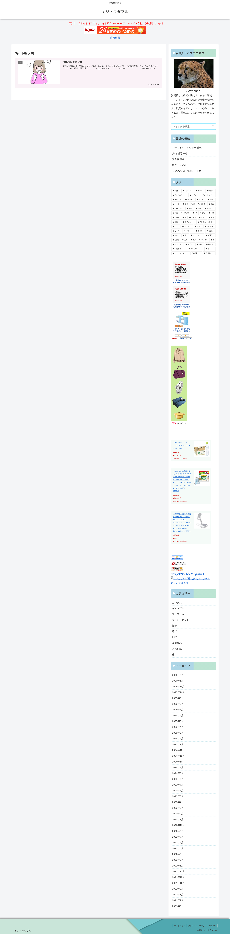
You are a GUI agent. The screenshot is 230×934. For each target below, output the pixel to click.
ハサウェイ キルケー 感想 (187, 147)
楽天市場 (115, 37)
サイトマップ (179, 926)
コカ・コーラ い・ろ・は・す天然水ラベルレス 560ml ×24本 (181, 445)
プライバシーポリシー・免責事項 (202, 926)
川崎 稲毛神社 (179, 153)
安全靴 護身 (178, 159)
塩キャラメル (179, 165)
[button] (213, 126)
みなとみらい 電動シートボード (189, 171)
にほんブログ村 (179, 583)
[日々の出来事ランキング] (178, 564)
